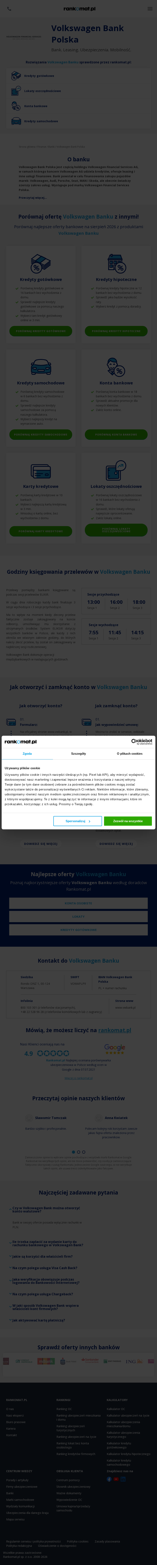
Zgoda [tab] (27, 753)
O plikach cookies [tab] (130, 753)
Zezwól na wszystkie (128, 821)
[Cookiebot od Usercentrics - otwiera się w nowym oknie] (134, 742)
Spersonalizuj (75, 821)
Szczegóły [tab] (78, 753)
